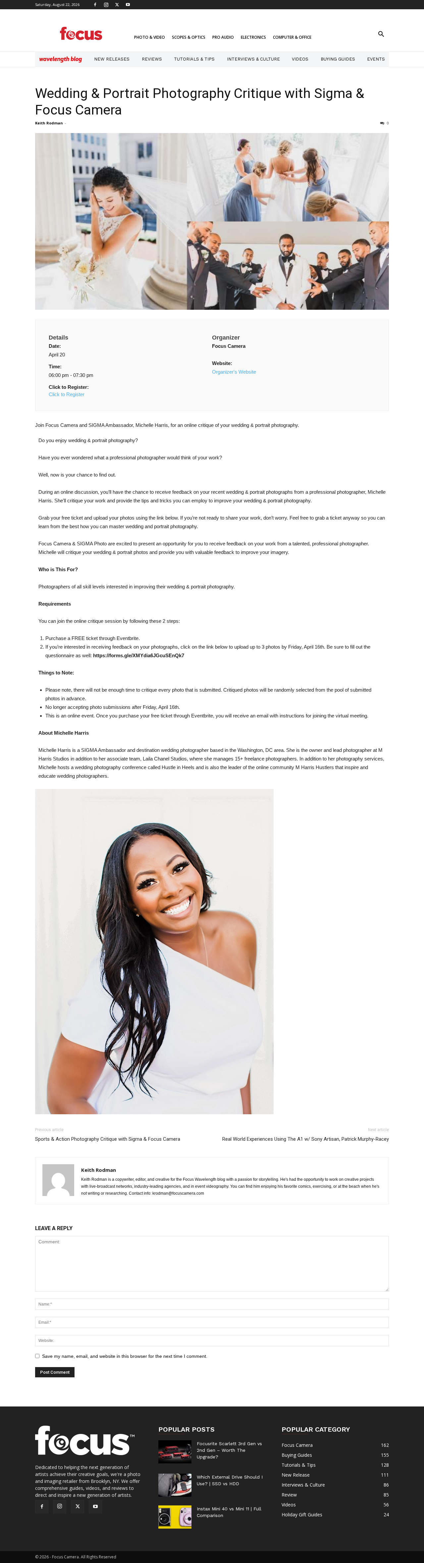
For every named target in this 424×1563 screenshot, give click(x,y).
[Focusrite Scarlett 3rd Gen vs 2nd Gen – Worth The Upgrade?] (174, 1451)
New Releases (112, 59)
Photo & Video (149, 37)
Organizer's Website (234, 372)
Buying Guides (338, 59)
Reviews (152, 59)
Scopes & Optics (188, 37)
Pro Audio (223, 37)
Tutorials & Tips (194, 59)
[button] (381, 35)
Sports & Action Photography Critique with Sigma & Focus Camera (107, 1139)
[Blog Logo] (60, 59)
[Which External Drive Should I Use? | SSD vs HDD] (174, 1485)
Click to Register (66, 394)
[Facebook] (95, 4)
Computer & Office (292, 37)
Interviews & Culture (253, 59)
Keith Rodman (49, 122)
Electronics (253, 37)
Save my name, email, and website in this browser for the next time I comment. (124, 1356)
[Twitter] (117, 4)
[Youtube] (128, 4)
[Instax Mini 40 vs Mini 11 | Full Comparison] (174, 1517)
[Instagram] (106, 4)
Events (376, 59)
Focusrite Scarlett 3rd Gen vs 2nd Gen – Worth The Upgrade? (229, 1450)
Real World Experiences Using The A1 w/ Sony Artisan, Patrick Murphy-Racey (305, 1139)
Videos (300, 59)
